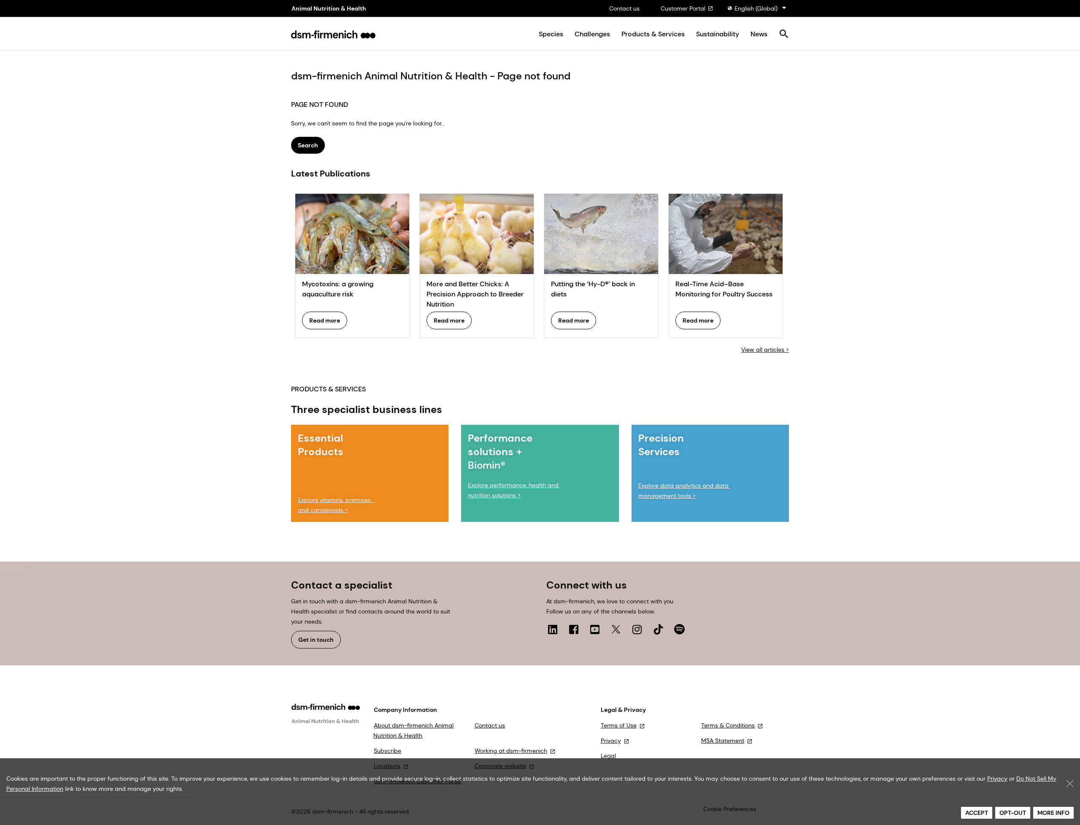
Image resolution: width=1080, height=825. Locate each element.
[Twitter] (616, 629)
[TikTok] (658, 629)
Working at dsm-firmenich (511, 750)
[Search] (783, 34)
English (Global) (756, 8)
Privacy (611, 740)
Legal (608, 756)
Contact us (624, 8)
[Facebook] (573, 629)
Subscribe (387, 750)
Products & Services (653, 34)
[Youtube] (594, 629)
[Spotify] (679, 629)
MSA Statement (722, 740)
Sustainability (717, 34)
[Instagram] (637, 629)
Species (551, 34)
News (759, 34)
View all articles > (765, 349)
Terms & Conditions (728, 725)
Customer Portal (683, 8)
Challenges (592, 34)
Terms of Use (619, 725)
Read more (324, 320)
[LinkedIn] (552, 629)
